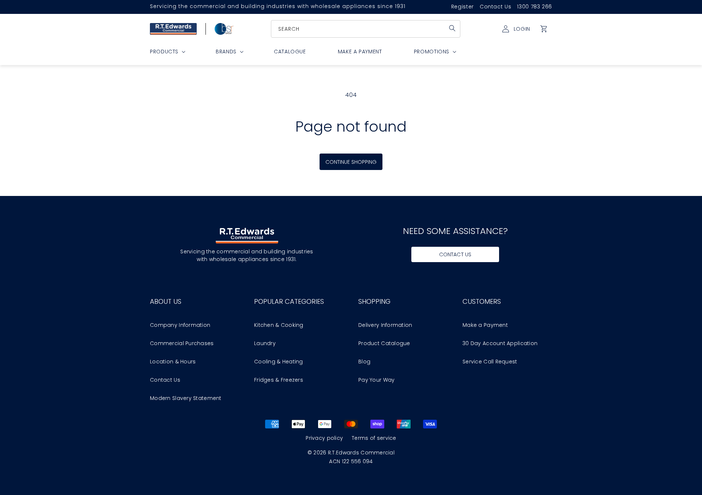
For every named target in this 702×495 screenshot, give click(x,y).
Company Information (180, 325)
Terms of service (374, 438)
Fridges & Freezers (278, 379)
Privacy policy (324, 438)
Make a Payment (485, 325)
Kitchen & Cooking (278, 325)
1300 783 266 (534, 6)
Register (462, 6)
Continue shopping (351, 162)
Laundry (265, 343)
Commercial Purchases (182, 343)
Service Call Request (490, 361)
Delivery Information (385, 325)
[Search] (452, 28)
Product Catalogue (384, 343)
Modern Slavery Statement (186, 398)
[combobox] (366, 29)
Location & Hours (173, 361)
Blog (364, 361)
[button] (544, 29)
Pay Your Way (376, 379)
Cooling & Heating (278, 361)
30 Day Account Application (500, 343)
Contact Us (495, 6)
